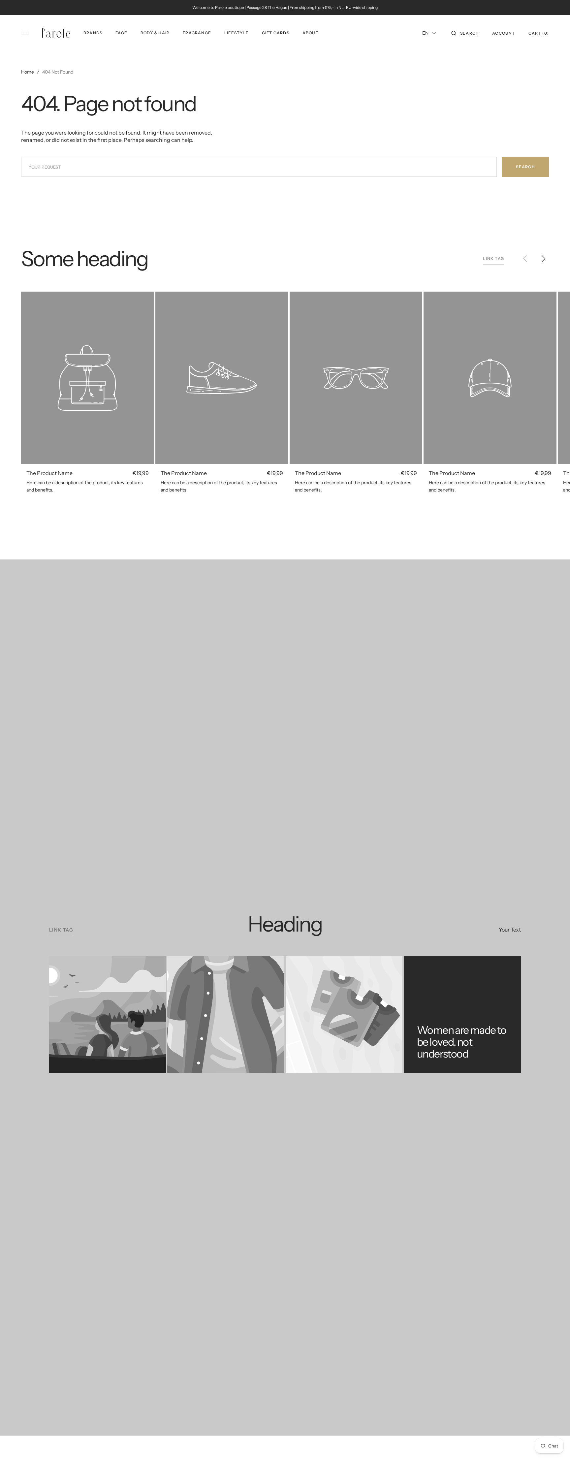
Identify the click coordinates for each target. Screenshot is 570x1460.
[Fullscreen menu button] (25, 33)
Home (27, 72)
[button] (465, 33)
